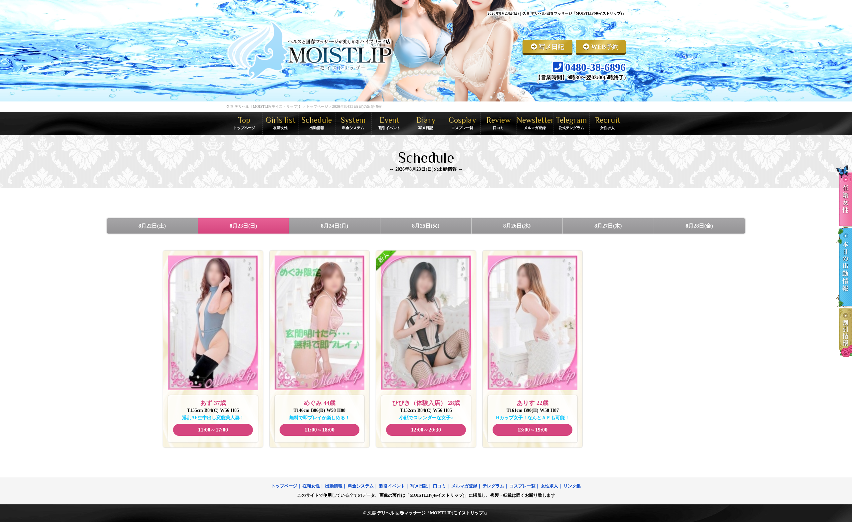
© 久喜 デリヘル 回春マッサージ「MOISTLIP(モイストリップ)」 (426, 513)
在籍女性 (311, 486)
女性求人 (549, 486)
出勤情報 (333, 486)
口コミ (439, 486)
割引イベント (392, 486)
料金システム (361, 486)
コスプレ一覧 (522, 486)
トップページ (284, 486)
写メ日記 (419, 486)
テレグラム (493, 486)
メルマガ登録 (464, 486)
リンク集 (572, 486)
